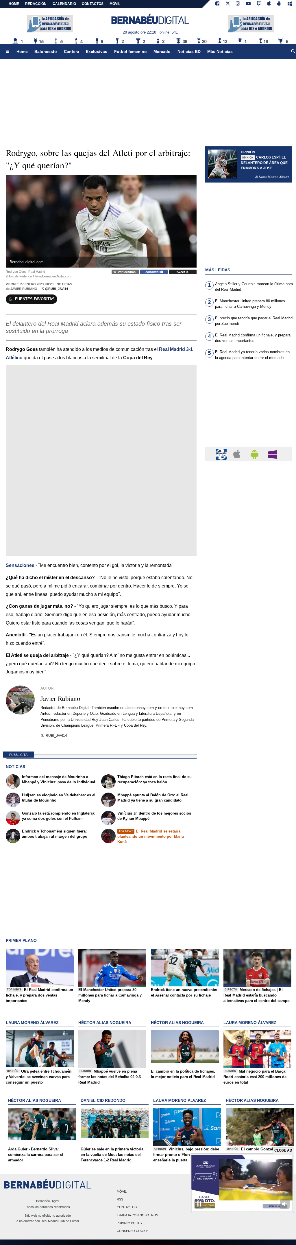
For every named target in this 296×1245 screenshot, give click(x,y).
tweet (181, 272)
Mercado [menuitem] (162, 51)
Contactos (127, 1207)
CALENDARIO (64, 3)
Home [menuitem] (22, 51)
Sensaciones (20, 565)
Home (14, 3)
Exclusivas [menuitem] (96, 51)
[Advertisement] (248, 407)
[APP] (222, 454)
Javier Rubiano (23, 288)
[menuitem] (7, 51)
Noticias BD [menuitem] (189, 51)
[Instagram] (238, 4)
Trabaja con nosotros (137, 1215)
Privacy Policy (130, 1223)
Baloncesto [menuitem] (45, 51)
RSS (120, 1199)
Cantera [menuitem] (71, 51)
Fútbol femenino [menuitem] (130, 51)
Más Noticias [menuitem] (220, 51)
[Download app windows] (290, 4)
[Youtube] (248, 4)
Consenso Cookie (132, 1231)
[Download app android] (279, 4)
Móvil (122, 1192)
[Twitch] (259, 4)
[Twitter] (228, 4)
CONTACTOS (92, 3)
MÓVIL (115, 3)
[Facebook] (217, 4)
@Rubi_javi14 (56, 288)
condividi (152, 272)
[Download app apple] (269, 4)
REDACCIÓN (36, 3)
